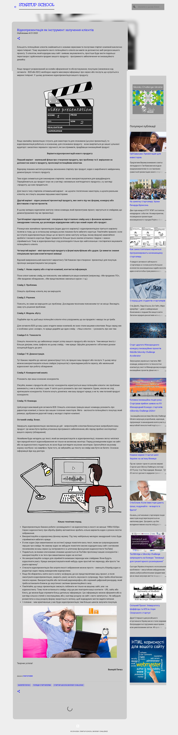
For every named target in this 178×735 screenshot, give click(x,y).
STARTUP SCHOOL (36, 4)
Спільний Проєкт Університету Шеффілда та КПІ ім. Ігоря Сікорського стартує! (145, 609)
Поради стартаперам (42, 685)
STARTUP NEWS (28, 676)
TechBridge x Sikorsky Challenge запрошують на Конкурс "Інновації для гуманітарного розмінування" (147, 558)
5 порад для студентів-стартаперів (147, 300)
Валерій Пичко (24, 685)
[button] (18, 38)
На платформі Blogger (90, 726)
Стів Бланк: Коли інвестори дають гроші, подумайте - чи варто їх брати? (147, 506)
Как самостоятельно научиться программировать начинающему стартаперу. (146, 253)
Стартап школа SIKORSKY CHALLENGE (68, 685)
